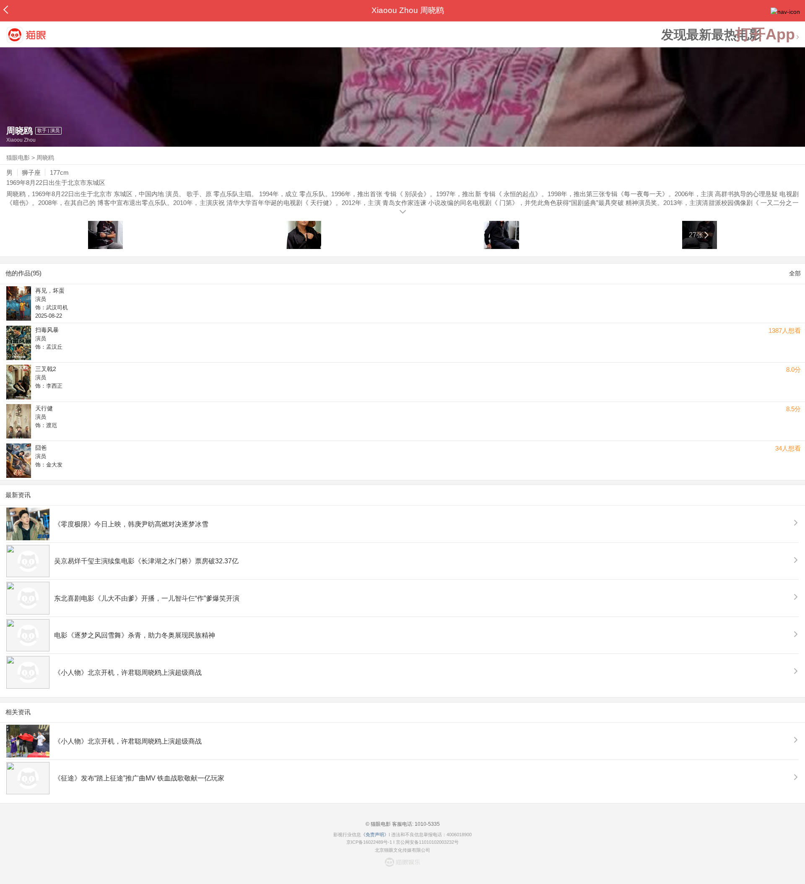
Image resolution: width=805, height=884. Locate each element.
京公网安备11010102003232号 (427, 842)
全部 (795, 273)
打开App (765, 34)
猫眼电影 (18, 157)
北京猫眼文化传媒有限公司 (402, 850)
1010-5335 (426, 824)
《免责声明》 (375, 834)
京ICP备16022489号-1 (369, 842)
